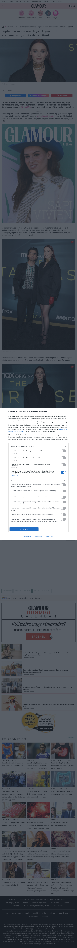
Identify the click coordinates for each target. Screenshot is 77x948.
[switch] (63, 450)
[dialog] (38, 474)
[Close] (73, 412)
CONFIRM (24, 529)
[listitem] (38, 446)
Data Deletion (27, 536)
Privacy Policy (50, 536)
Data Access (38, 536)
